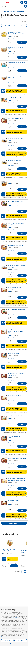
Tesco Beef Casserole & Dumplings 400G (14, 501)
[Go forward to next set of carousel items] (25, 571)
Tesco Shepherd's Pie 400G (15, 416)
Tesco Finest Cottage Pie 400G (16, 160)
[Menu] (2, 2)
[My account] (21, 2)
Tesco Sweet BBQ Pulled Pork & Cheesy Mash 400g (16, 374)
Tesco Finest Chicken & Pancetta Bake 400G (16, 266)
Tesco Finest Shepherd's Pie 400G (15, 139)
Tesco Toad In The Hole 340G (15, 98)
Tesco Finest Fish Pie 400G (15, 181)
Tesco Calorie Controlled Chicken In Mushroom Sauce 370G (15, 331)
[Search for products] (25, 6)
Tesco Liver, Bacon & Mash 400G (16, 309)
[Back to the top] (15, 528)
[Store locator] (25, 2)
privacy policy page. (15, 617)
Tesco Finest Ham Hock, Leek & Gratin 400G (16, 76)
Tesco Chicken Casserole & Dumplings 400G (15, 288)
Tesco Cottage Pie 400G (14, 395)
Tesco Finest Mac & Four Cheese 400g (8, 549)
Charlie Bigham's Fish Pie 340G (16, 62)
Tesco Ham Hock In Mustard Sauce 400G (15, 202)
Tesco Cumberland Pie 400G (15, 245)
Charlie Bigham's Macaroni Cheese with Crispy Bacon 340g (16, 33)
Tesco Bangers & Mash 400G (15, 118)
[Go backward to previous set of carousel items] (22, 571)
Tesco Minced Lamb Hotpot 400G (15, 437)
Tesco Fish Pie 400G (13, 353)
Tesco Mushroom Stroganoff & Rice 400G (16, 224)
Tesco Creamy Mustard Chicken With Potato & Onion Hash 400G (16, 479)
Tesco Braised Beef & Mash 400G (17, 458)
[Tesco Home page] (7, 2)
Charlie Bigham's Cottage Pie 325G (15, 48)
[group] (10, 553)
